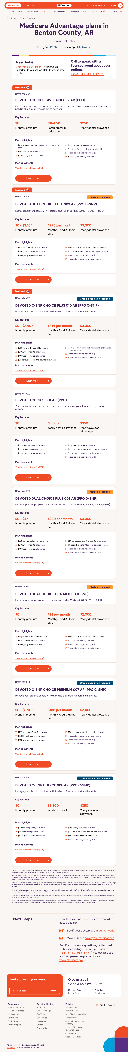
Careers (40, 1025)
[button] (54, 47)
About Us (41, 1007)
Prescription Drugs (16, 1007)
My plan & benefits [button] (57, 11)
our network (106, 930)
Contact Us (42, 1028)
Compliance (70, 1033)
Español (116, 11)
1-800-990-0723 (103, 5)
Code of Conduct (73, 1037)
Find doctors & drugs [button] (35, 11)
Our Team (41, 1014)
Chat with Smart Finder (28, 66)
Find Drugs (30, 5)
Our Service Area (44, 1018)
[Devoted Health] (64, 5)
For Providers (13, 1018)
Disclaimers (11, 1048)
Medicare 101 (13, 1014)
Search (54, 990)
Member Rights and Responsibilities (73, 1028)
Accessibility (70, 1018)
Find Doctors (13, 5)
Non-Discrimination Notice (77, 1014)
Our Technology (44, 1011)
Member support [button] (77, 11)
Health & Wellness (16, 1011)
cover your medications (99, 938)
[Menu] (120, 5)
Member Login (96, 11)
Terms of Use (71, 1007)
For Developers (14, 1025)
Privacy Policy (71, 1011)
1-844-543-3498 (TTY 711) (87, 74)
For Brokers (13, 1021)
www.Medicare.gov (71, 960)
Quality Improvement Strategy (74, 1022)
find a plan (11, 18)
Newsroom (41, 1021)
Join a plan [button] (16, 11)
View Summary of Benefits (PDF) (29, 168)
